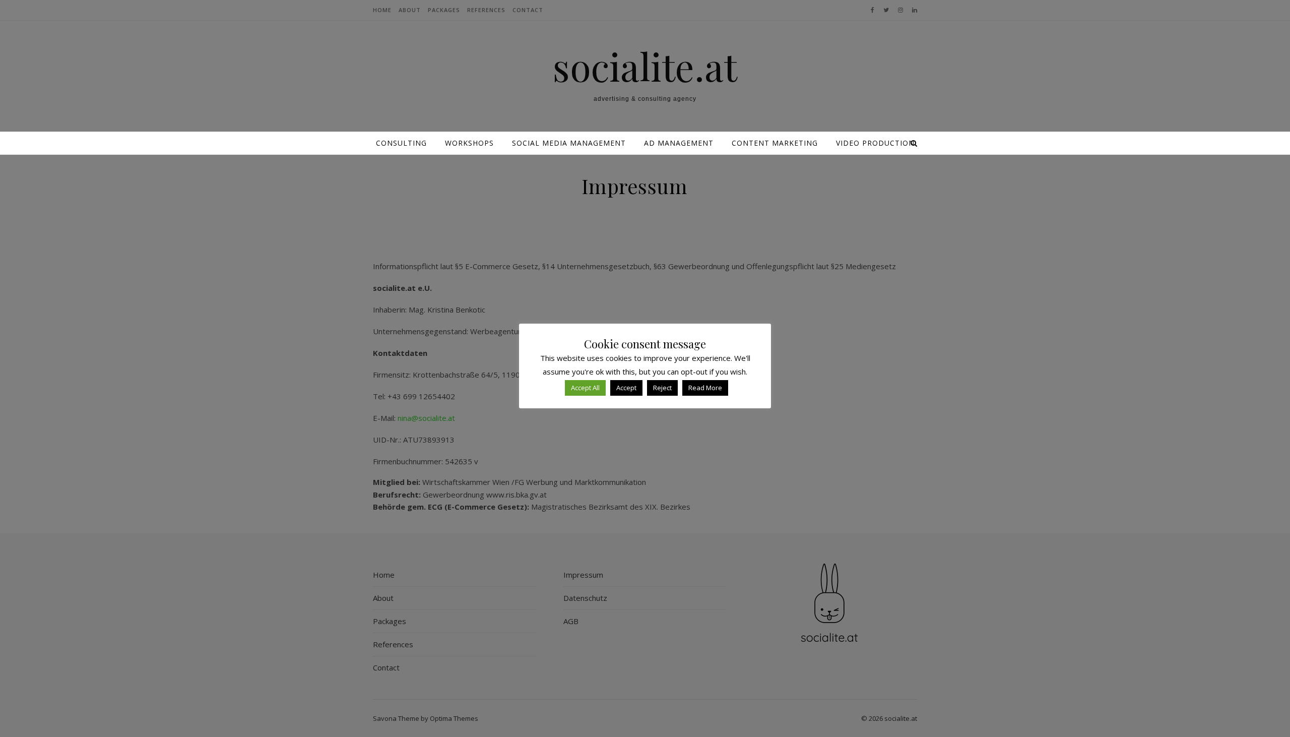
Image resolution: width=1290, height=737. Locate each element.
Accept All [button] (585, 387)
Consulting (401, 143)
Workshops (469, 143)
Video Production (875, 143)
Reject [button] (662, 387)
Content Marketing (775, 143)
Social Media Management (569, 143)
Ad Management (679, 143)
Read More (705, 387)
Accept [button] (626, 387)
